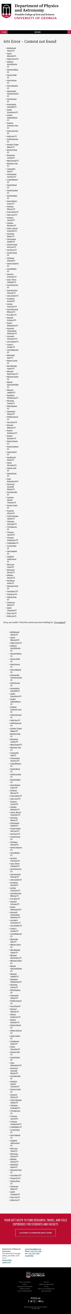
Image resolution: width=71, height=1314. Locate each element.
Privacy (46, 1286)
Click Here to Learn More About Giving (35, 1233)
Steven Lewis (12, 505)
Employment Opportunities (46, 1284)
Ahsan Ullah (12, 75)
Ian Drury (10, 250)
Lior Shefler (11, 342)
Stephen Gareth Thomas (10, 500)
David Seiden (12, 196)
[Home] (35, 14)
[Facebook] (28, 1301)
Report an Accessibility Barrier (46, 1288)
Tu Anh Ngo (11, 546)
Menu (5, 32)
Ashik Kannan (12, 139)
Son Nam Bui (12, 492)
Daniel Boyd (12, 185)
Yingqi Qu (11, 594)
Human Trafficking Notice (24, 1291)
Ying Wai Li (11, 591)
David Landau (12, 190)
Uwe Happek (12, 551)
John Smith (11, 296)
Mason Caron (12, 361)
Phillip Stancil (12, 417)
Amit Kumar (12, 99)
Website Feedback (25, 1288)
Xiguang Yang (12, 586)
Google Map (29, 1256)
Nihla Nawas (12, 406)
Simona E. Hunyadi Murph (11, 486)
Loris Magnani (12, 350)
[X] (31, 1301)
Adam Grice (11, 59)
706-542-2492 (33, 1253)
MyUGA (25, 1284)
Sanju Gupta (12, 452)
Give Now (37, 32)
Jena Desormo (12, 285)
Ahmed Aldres (12, 70)
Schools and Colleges (25, 1282)
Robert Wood (12, 441)
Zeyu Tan (10, 613)
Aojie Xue (10, 136)
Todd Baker (11, 543)
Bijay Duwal (11, 161)
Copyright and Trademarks (24, 1286)
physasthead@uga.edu (33, 1249)
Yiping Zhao (12, 597)
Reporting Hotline (46, 1291)
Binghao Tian (12, 163)
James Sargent (13, 263)
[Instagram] (34, 1301)
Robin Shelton (12, 447)
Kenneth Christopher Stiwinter (12, 330)
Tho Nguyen (12, 527)
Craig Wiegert (12, 180)
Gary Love (11, 215)
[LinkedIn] (42, 1301)
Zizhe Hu (10, 616)
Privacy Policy (7, 1260)
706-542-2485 (36, 1251)
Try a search (59, 622)
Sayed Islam (12, 473)
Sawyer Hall (11, 468)
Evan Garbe (11, 212)
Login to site (6, 1262)
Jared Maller (12, 269)
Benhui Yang (12, 150)
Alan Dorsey (12, 80)
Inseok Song (12, 253)
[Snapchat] (37, 1301)
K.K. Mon (10, 315)
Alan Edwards (12, 86)
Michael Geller (12, 377)
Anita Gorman (12, 131)
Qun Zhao (11, 422)
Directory (46, 1282)
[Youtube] (40, 1301)
